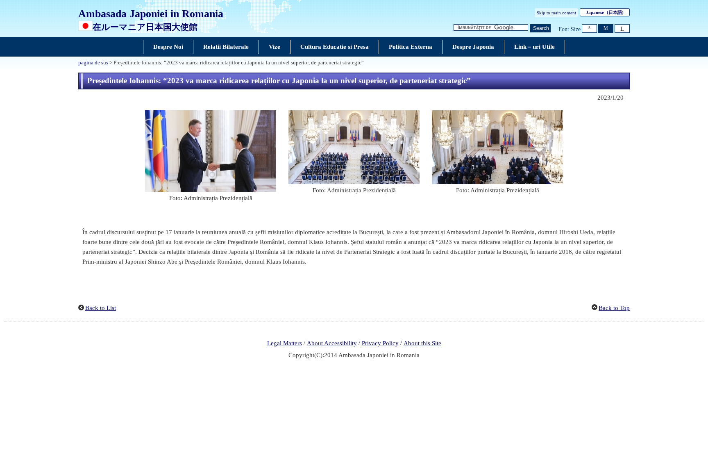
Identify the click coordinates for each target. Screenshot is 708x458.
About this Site (422, 343)
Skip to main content (556, 12)
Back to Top (614, 308)
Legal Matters (284, 343)
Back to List (100, 308)
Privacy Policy (380, 343)
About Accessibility (332, 343)
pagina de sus (93, 63)
